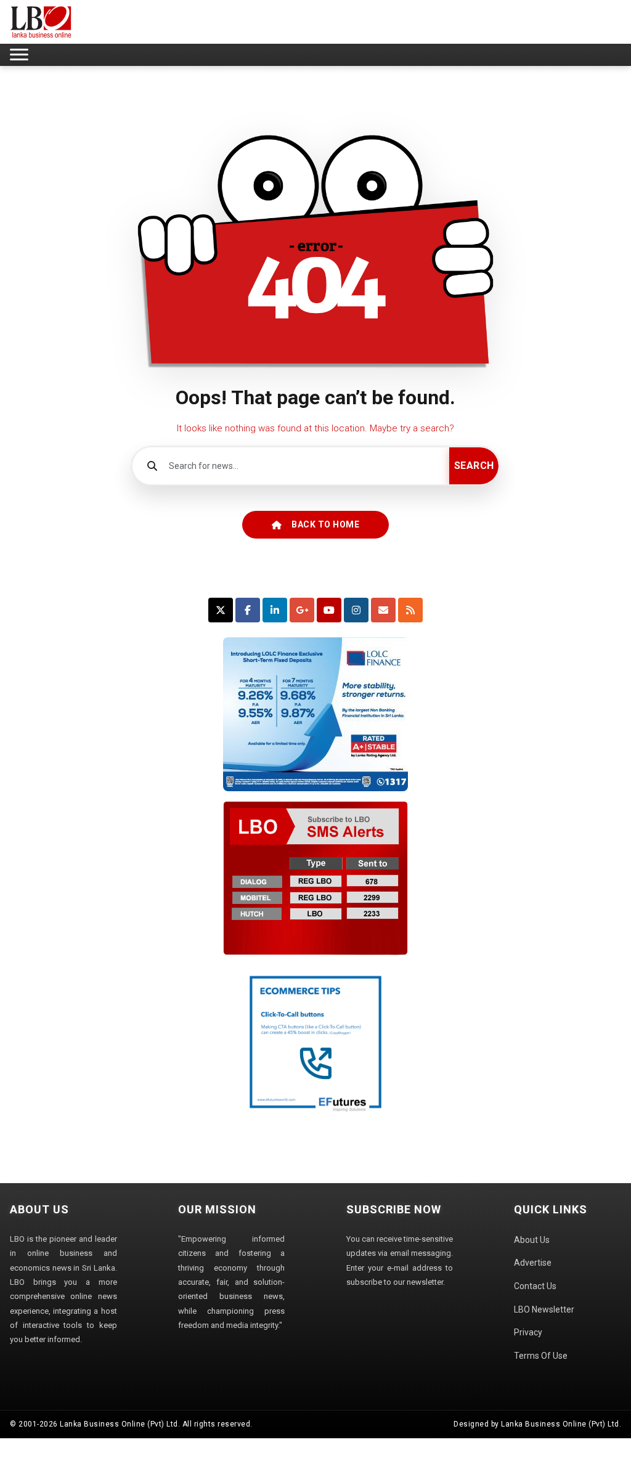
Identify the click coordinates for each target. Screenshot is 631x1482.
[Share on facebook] (247, 610)
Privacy (528, 1332)
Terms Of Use (541, 1356)
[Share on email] (383, 610)
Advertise (533, 1263)
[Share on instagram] (356, 610)
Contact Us (535, 1286)
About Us (532, 1240)
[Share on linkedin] (275, 610)
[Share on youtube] (329, 610)
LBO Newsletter (544, 1309)
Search (474, 465)
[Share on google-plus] (302, 610)
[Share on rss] (410, 610)
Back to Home (325, 524)
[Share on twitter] (220, 610)
